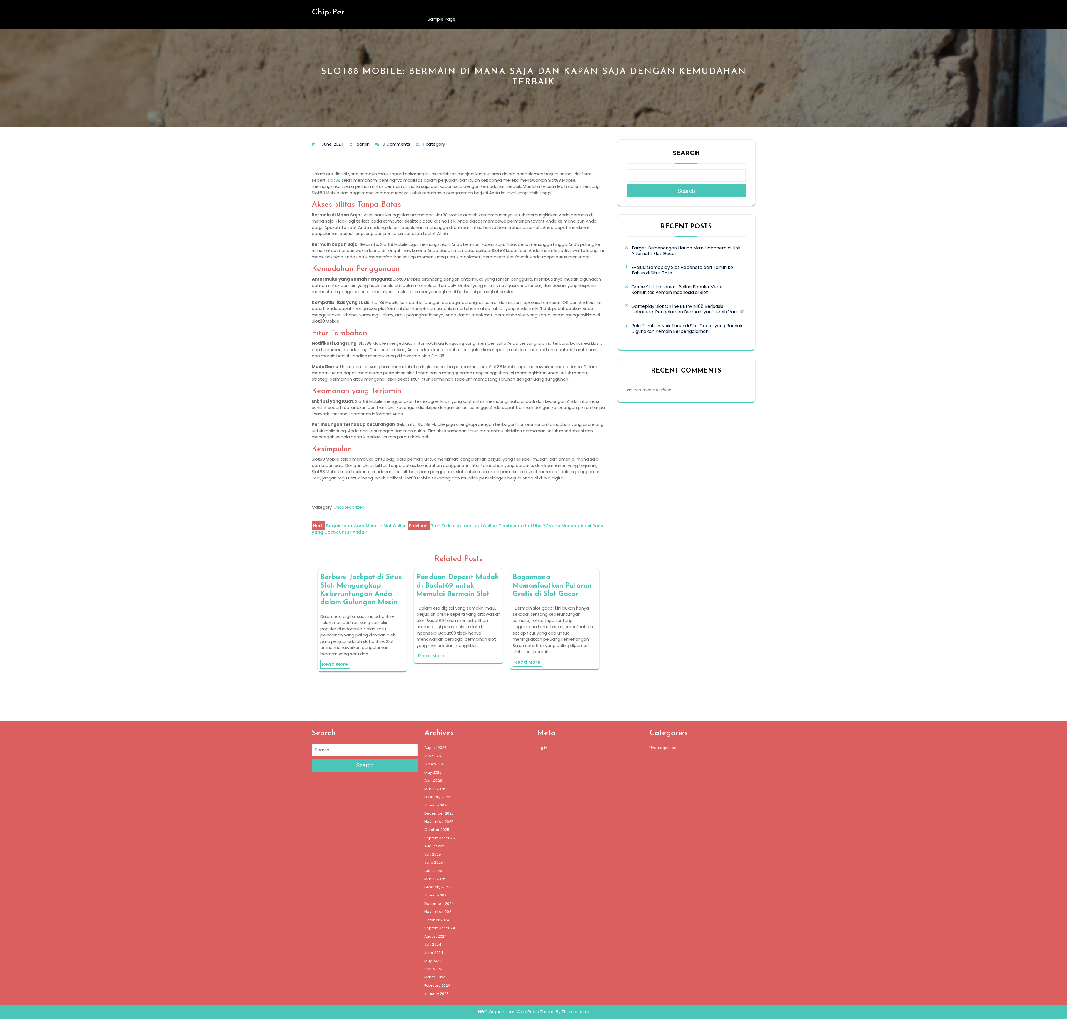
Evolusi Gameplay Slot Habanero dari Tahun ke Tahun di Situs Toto (682, 270)
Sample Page (441, 19)
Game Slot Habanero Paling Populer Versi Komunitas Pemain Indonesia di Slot (676, 290)
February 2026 (437, 797)
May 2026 (433, 772)
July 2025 (432, 854)
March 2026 (434, 788)
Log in (542, 747)
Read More (335, 664)
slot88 (334, 180)
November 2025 (438, 821)
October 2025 (436, 829)
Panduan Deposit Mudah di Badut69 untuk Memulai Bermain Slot (458, 586)
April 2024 (433, 969)
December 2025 (439, 813)
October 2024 (437, 920)
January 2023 (436, 993)
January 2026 (436, 805)
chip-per (328, 12)
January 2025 (436, 895)
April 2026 (433, 780)
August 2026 (435, 747)
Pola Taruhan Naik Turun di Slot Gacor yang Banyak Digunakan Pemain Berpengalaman (686, 328)
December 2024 (439, 903)
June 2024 (433, 952)
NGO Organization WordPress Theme (516, 1012)
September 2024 (439, 928)
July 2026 (432, 756)
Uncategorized (349, 507)
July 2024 (432, 944)
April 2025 (433, 870)
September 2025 (439, 838)
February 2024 (437, 985)
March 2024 (435, 977)
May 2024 (433, 960)
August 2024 (435, 936)
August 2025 (435, 846)
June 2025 (433, 862)
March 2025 (434, 878)
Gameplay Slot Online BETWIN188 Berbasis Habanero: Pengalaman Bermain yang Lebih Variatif (687, 309)
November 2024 (439, 911)
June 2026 (433, 764)
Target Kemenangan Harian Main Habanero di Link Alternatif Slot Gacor (686, 251)
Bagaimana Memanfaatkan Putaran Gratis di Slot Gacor (552, 586)
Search (686, 152)
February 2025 (437, 887)
